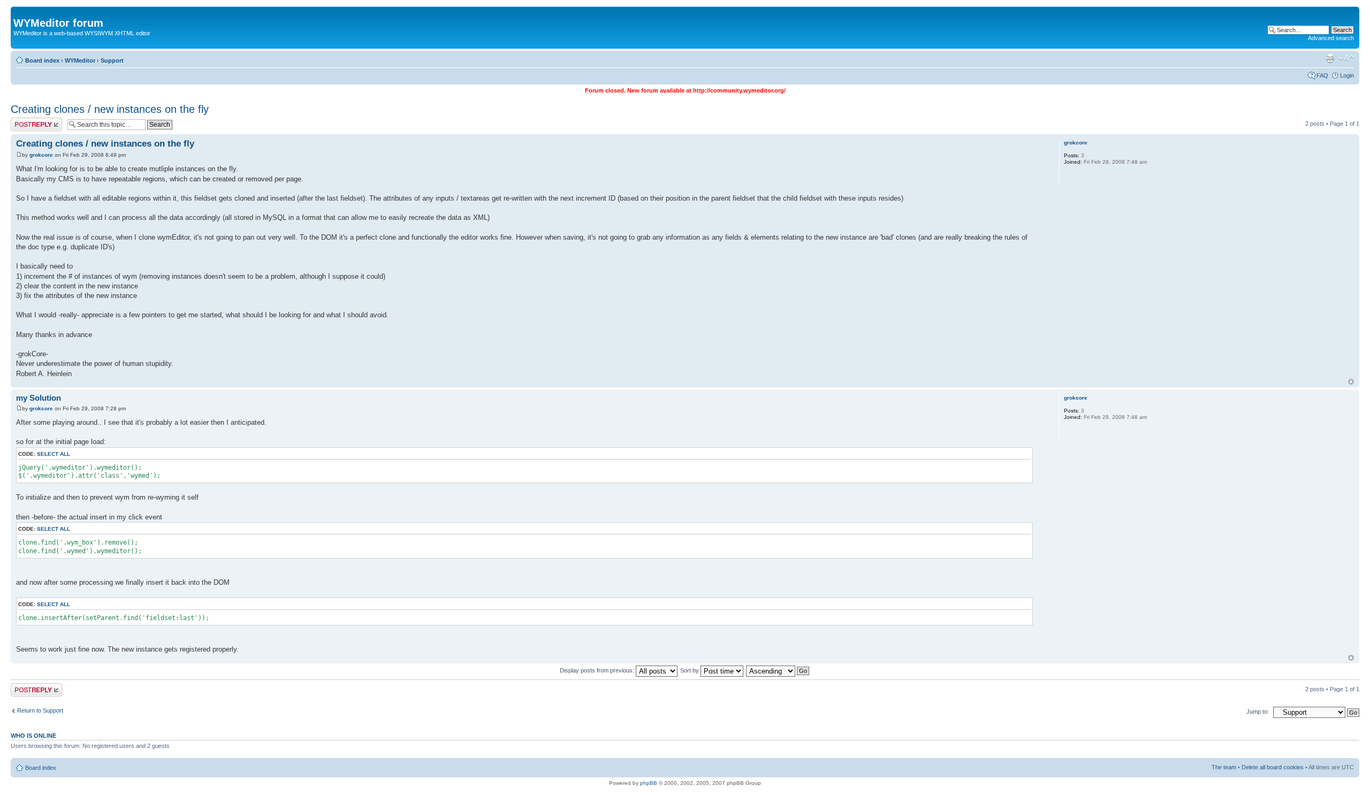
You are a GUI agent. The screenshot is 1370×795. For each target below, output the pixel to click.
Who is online (33, 735)
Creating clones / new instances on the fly (110, 109)
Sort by (690, 670)
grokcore (41, 155)
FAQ (1322, 75)
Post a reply (26, 121)
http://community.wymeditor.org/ (739, 90)
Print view (1330, 58)
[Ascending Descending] (778, 670)
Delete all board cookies (1273, 767)
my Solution (38, 397)
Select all (53, 454)
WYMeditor (80, 60)
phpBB (648, 783)
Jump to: (1257, 711)
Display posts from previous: (598, 670)
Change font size (1346, 58)
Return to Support (40, 710)
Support (112, 60)
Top (1351, 382)
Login (1347, 75)
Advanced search (1331, 38)
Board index (42, 60)
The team (1224, 767)
